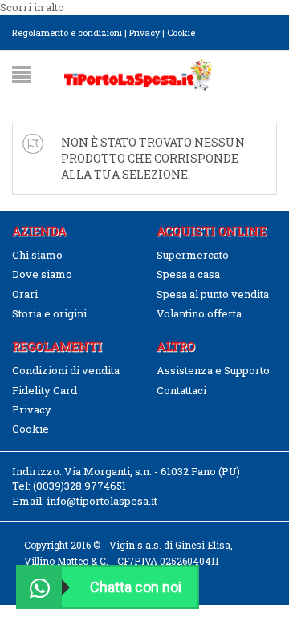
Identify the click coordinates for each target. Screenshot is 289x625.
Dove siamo (42, 274)
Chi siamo (37, 255)
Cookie (181, 32)
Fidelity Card (44, 390)
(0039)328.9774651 (79, 485)
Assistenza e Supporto (213, 370)
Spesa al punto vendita (213, 294)
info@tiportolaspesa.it (102, 501)
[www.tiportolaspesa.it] (138, 73)
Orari (25, 294)
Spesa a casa (188, 274)
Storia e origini (49, 313)
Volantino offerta (199, 313)
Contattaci (181, 390)
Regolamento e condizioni (67, 32)
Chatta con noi (135, 587)
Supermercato (193, 255)
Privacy (144, 32)
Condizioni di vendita (66, 370)
